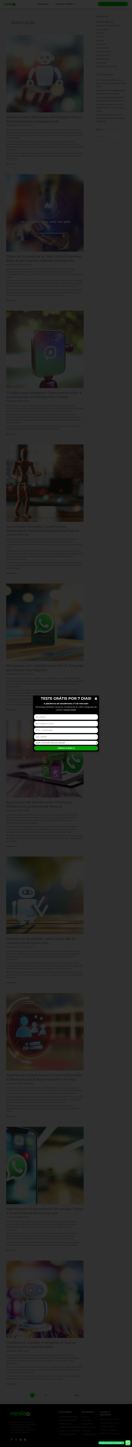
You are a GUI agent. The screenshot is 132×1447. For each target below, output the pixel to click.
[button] (96, 699)
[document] (66, 723)
